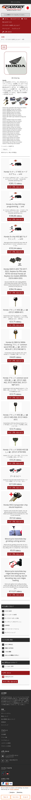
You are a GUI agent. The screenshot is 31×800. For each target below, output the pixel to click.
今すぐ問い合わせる (15, 187)
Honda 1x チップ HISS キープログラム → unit (15, 173)
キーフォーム (16, 78)
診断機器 (7, 625)
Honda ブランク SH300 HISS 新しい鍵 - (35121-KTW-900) (15, 450)
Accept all (25, 797)
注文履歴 (3, 734)
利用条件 (3, 722)
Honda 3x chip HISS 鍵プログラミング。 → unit (15, 237)
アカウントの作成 (5, 746)
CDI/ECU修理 (8, 611)
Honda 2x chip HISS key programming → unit (15, 205)
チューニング (5, 28)
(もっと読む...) (21, 704)
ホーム (2, 39)
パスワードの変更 (5, 743)
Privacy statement (14, 789)
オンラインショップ (10, 632)
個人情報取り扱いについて (8, 719)
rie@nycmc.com (9, 676)
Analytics (12, 792)
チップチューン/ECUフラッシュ (13, 622)
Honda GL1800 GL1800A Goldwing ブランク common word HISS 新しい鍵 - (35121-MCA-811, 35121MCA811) (15, 345)
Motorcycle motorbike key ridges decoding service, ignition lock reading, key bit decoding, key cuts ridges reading (15, 576)
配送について (4, 716)
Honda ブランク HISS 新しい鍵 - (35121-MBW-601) (15, 311)
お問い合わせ (8, 32)
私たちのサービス (7, 22)
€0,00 (25, 19)
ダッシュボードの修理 (11, 614)
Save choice (16, 797)
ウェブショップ (16, 28)
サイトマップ (4, 725)
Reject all (5, 797)
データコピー (15, 476)
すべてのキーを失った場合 (12, 618)
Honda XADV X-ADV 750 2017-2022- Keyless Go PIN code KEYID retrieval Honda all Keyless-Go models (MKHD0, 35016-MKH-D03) (15, 273)
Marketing (19, 792)
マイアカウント (5, 740)
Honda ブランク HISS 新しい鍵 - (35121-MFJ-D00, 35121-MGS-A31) (15, 417)
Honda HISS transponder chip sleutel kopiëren (15, 506)
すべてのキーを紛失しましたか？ (11, 25)
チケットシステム (5, 713)
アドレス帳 (4, 737)
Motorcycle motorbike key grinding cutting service (15, 540)
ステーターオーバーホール (12, 629)
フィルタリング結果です (7, 146)
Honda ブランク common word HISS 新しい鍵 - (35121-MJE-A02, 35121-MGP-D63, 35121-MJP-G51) (15, 381)
